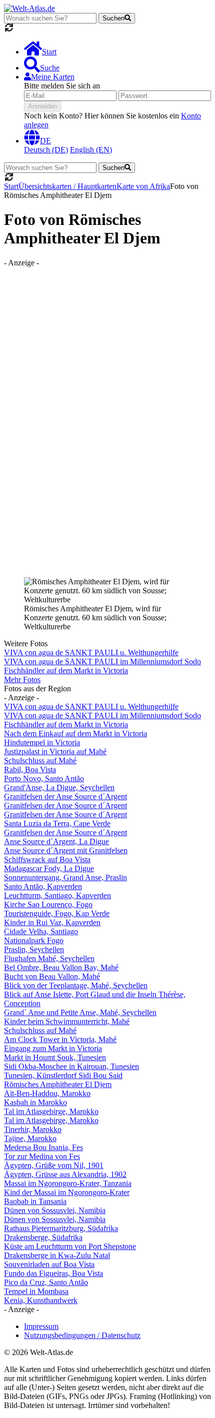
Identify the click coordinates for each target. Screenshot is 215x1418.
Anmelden (42, 106)
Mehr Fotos (22, 679)
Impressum (41, 1326)
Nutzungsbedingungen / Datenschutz (82, 1335)
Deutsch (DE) (46, 149)
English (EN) (91, 149)
